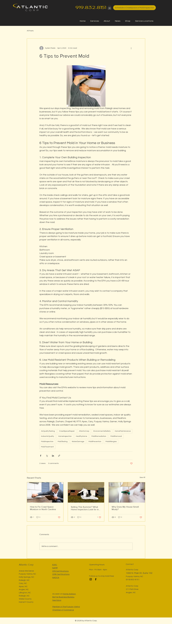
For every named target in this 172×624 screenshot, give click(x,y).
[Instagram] (90, 579)
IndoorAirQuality (47, 436)
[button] (109, 7)
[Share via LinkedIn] (53, 455)
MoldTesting (62, 441)
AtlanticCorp (84, 431)
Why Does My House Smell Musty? (125, 508)
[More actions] (131, 48)
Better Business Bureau (63, 597)
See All (142, 477)
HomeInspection (65, 436)
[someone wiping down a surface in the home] (127, 492)
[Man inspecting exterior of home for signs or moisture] (45, 492)
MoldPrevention (95, 441)
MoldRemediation (98, 436)
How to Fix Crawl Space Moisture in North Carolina (43, 508)
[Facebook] (95, 579)
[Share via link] (59, 455)
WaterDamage (78, 441)
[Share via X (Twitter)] (47, 455)
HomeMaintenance (123, 431)
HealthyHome (81, 436)
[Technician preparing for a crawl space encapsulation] (86, 492)
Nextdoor (56, 600)
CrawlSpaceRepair (67, 431)
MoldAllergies (111, 441)
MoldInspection (47, 441)
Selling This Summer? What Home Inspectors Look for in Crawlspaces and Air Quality (85, 508)
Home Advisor (69, 594)
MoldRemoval (116, 436)
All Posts (30, 31)
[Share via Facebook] (40, 455)
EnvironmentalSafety (102, 431)
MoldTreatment (47, 447)
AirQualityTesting (48, 431)
